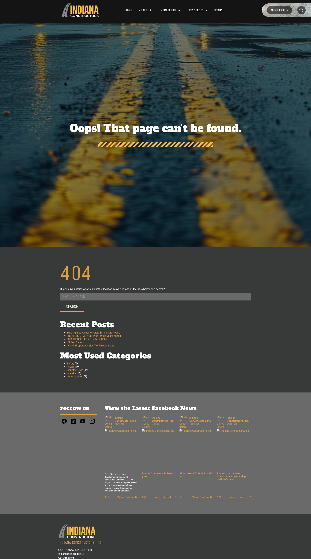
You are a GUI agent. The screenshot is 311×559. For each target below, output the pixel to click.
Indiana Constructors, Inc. (126, 419)
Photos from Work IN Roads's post (159, 475)
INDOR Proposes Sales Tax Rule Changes (90, 345)
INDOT (70, 366)
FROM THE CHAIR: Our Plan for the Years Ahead (94, 335)
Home (128, 10)
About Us (145, 10)
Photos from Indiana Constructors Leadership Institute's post (231, 476)
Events (218, 10)
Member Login (279, 10)
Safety (70, 363)
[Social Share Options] (136, 497)
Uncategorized (75, 376)
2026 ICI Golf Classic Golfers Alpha (87, 339)
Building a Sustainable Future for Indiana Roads (93, 332)
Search (72, 306)
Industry (71, 373)
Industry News (75, 370)
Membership (168, 10)
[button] (169, 10)
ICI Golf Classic (75, 342)
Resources (196, 10)
